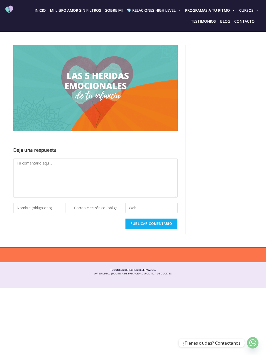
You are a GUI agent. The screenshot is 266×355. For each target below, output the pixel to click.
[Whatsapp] (252, 343)
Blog (225, 21)
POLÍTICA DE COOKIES (158, 273)
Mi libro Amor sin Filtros (75, 10)
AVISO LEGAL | (103, 273)
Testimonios (203, 21)
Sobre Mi (114, 10)
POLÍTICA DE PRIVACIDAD (127, 273)
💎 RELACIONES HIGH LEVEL (151, 10)
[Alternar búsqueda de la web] (259, 20)
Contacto (244, 21)
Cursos (246, 10)
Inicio (40, 10)
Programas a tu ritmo (207, 10)
